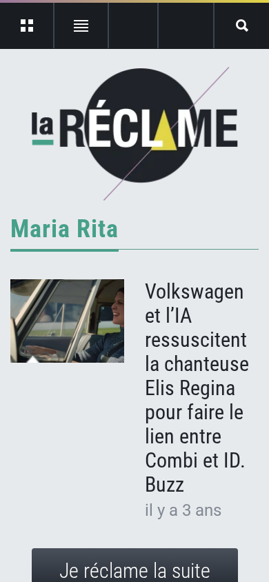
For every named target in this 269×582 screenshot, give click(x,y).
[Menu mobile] (27, 25)
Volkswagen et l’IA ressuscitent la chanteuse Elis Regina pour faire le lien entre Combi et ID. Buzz (197, 387)
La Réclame (135, 134)
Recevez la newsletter (186, 25)
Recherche (242, 25)
